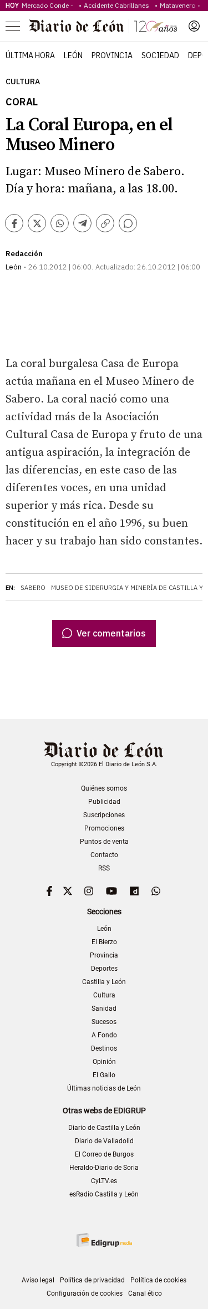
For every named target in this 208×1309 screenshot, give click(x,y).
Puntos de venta (104, 841)
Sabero (33, 588)
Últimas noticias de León (104, 1088)
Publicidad (104, 802)
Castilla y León (104, 982)
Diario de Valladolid (104, 1141)
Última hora (30, 55)
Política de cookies (158, 1280)
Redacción (24, 253)
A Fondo (104, 1035)
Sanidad (104, 1008)
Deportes (104, 968)
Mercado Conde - (49, 5)
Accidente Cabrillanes (118, 5)
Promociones (104, 828)
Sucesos (104, 1022)
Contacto (104, 855)
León (73, 55)
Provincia (112, 55)
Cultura (23, 81)
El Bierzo (104, 942)
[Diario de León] (103, 26)
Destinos (104, 1048)
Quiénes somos (104, 788)
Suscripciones (104, 815)
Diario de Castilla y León (104, 1128)
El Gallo (104, 1075)
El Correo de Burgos (104, 1154)
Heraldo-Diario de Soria (104, 1168)
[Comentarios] (127, 223)
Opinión (104, 1062)
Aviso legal (38, 1280)
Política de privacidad (92, 1280)
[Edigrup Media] (104, 1240)
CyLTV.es (104, 1181)
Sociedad (160, 55)
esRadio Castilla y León (104, 1194)
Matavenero (177, 5)
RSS (104, 868)
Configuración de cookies (85, 1293)
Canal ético (145, 1293)
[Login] (194, 26)
